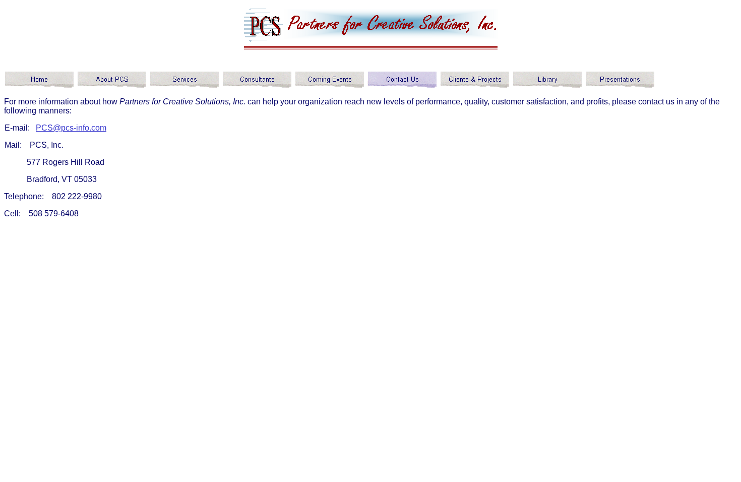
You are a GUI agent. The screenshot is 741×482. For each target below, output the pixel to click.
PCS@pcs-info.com (71, 128)
